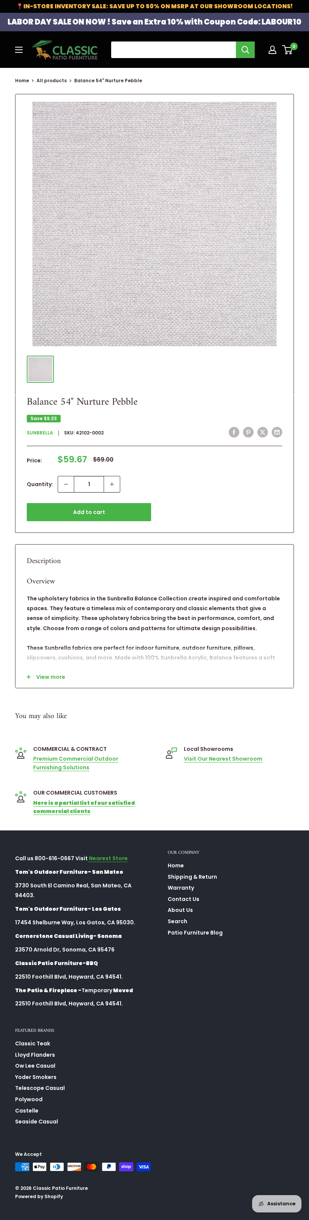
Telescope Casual (40, 1088)
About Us (180, 910)
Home (22, 80)
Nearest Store (108, 858)
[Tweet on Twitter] (262, 432)
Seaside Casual (36, 1121)
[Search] (245, 49)
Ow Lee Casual (35, 1066)
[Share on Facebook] (234, 432)
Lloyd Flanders (35, 1055)
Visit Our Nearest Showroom (223, 759)
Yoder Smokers (36, 1077)
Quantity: (40, 484)
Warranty (181, 888)
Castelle (26, 1110)
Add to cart (89, 512)
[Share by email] (277, 432)
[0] (287, 49)
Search (177, 921)
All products (52, 80)
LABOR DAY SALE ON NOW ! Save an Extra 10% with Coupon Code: (154, 22)
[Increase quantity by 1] (112, 484)
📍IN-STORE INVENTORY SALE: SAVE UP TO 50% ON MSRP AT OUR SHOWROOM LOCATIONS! (154, 6)
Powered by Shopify (39, 1196)
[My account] (272, 50)
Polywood (29, 1099)
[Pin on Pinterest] (248, 432)
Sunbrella (40, 433)
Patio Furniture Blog (195, 932)
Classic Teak (32, 1043)
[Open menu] (19, 50)
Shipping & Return (192, 877)
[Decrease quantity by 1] (66, 484)
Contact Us (183, 899)
